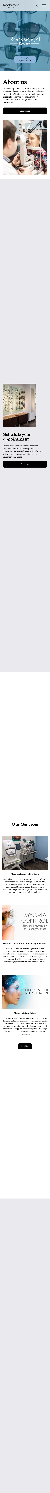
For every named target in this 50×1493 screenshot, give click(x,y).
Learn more (25, 111)
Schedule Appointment (25, 59)
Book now (25, 464)
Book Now (25, 1046)
